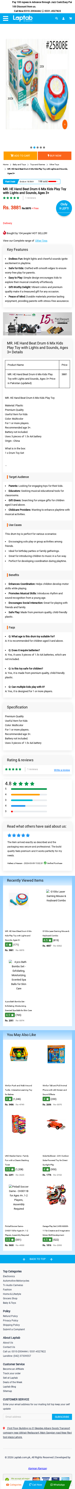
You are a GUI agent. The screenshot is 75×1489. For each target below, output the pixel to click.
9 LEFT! (64, 208)
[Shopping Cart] (70, 18)
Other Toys (41, 240)
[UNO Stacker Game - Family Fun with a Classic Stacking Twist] (19, 1149)
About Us (8, 1342)
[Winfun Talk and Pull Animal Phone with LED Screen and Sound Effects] (56, 1079)
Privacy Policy (10, 1320)
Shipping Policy (11, 1325)
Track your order (12, 1373)
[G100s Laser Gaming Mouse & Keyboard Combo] (56, 924)
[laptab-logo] (23, 18)
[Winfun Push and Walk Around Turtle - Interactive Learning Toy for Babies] (19, 1079)
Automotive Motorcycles (16, 1280)
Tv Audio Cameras (13, 1285)
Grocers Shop (10, 1298)
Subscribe (62, 1416)
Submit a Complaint (14, 1329)
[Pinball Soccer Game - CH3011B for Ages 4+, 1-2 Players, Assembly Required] (19, 1219)
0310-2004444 (32, 11)
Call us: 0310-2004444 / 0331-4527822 (24, 1351)
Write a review (62, 770)
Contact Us (9, 1347)
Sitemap (7, 1391)
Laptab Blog (9, 1386)
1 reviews (30, 197)
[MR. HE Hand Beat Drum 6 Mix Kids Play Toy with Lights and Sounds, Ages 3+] (19, 924)
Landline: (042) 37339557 (17, 1356)
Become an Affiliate (13, 1369)
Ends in (23, 181)
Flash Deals (10, 181)
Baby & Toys (9, 1302)
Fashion (7, 1289)
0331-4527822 (52, 11)
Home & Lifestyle (12, 1294)
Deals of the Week (12, 1382)
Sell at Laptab (10, 1377)
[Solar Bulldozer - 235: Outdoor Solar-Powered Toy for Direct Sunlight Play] (56, 1149)
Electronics (9, 1276)
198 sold (43, 181)
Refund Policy (10, 1316)
